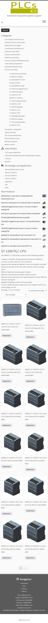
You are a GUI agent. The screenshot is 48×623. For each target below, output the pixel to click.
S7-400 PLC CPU (14, 125)
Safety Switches (10, 132)
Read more (6, 336)
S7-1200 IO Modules (16, 92)
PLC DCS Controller (11, 70)
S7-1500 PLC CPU (15, 104)
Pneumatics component (13, 129)
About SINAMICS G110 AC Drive (14, 170)
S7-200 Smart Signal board (18, 89)
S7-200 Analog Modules (17, 122)
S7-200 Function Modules (18, 74)
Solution (7, 162)
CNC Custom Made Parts (13, 135)
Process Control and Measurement (17, 61)
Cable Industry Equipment (13, 64)
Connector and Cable (12, 51)
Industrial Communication (13, 67)
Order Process (24, 583)
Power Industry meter (12, 138)
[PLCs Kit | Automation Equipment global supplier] (24, 7)
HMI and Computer (11, 141)
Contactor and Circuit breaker (15, 42)
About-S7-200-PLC (10, 179)
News (6, 188)
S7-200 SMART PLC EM (16, 86)
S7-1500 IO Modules (16, 107)
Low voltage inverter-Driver (14, 39)
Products (8, 159)
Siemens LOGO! (14, 83)
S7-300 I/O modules (16, 119)
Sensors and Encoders (12, 54)
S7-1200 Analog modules (17, 101)
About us (24, 591)
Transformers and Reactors (14, 48)
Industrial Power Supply (13, 45)
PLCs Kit (27, 620)
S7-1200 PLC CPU (15, 95)
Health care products (12, 57)
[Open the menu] (44, 21)
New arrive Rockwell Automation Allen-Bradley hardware (23, 156)
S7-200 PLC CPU (14, 110)
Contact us (24, 589)
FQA (6, 185)
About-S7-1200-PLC (11, 173)
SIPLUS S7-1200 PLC (16, 98)
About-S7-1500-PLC (11, 176)
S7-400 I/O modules (16, 77)
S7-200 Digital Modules (17, 116)
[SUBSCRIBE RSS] (3, 22)
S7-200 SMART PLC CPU (17, 80)
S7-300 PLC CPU (14, 113)
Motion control (10, 144)
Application (8, 182)
